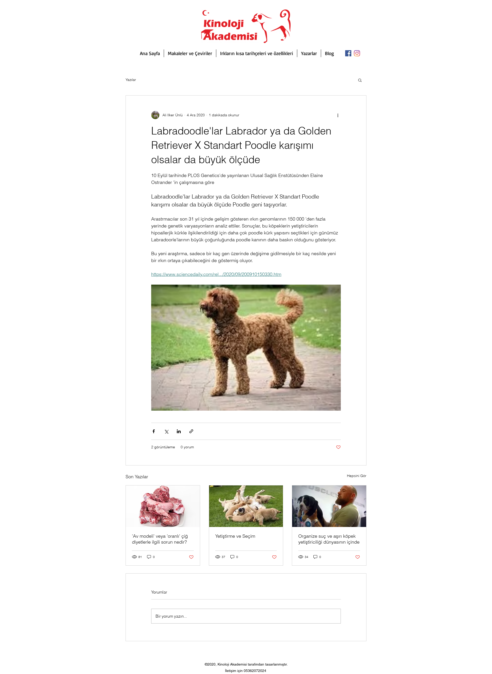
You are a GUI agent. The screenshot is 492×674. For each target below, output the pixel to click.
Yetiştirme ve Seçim (235, 536)
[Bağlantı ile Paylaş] (191, 431)
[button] (359, 80)
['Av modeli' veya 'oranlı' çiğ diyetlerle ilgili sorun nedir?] (163, 506)
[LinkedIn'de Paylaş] (178, 431)
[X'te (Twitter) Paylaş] (166, 431)
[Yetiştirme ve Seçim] (246, 506)
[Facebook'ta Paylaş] (153, 431)
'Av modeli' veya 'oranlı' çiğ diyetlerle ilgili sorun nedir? (160, 539)
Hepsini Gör (356, 475)
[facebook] (348, 53)
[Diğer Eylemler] (338, 115)
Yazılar (131, 79)
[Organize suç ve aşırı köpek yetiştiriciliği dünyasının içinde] (329, 506)
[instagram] (357, 53)
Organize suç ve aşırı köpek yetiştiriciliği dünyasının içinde (329, 539)
